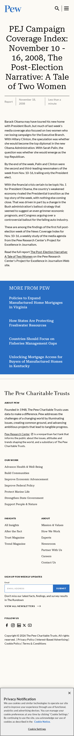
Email (7, 582)
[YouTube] (30, 625)
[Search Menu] (57, 8)
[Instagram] (13, 625)
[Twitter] (24, 625)
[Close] (69, 693)
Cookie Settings (37, 729)
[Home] (37, 393)
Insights (10, 518)
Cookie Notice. (42, 721)
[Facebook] (7, 625)
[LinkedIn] (19, 625)
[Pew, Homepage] (13, 8)
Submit (61, 588)
